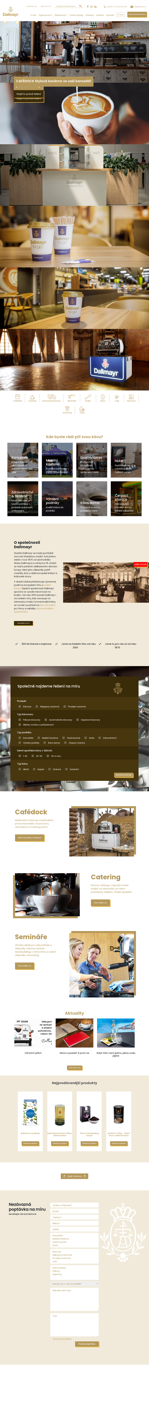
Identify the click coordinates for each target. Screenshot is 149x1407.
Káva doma (54, 742)
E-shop (121, 14)
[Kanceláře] (75, 1235)
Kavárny (90, 15)
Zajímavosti (45, 15)
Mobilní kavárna (50, 738)
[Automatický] (75, 1267)
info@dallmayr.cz (140, 7)
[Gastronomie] (75, 1242)
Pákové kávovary (31, 719)
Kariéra (100, 15)
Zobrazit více (75, 1067)
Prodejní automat (77, 706)
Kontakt (110, 15)
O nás (33, 15)
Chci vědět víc (100, 902)
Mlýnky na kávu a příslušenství (38, 724)
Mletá (26, 769)
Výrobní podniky (31, 742)
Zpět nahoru (74, 1176)
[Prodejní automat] (75, 1258)
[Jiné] (75, 1261)
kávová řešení (47, 605)
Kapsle (40, 769)
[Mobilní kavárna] (75, 1238)
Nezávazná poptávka (137, 14)
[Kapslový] (75, 1274)
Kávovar (27, 706)
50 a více (56, 756)
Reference (60, 15)
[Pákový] (75, 1271)
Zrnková (57, 769)
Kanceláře (28, 738)
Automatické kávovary (60, 719)
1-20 (25, 756)
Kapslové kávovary (90, 719)
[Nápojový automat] (75, 1255)
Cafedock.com (31, 6)
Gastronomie (73, 738)
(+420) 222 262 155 (120, 7)
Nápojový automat (49, 706)
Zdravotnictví (110, 738)
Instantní (74, 769)
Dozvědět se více (23, 623)
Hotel (91, 738)
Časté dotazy (76, 15)
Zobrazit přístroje (123, 775)
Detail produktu (30, 1143)
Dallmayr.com (46, 6)
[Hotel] (75, 1245)
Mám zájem (141, 564)
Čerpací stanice (77, 742)
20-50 (39, 756)
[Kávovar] (75, 1251)
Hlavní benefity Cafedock (29, 837)
